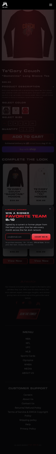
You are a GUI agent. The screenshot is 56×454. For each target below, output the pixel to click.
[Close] (50, 209)
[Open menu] (51, 5)
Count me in (41, 237)
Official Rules (39, 242)
